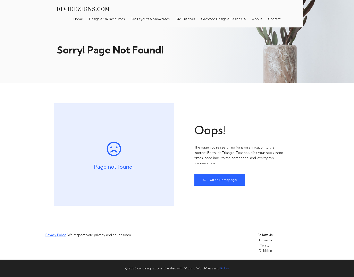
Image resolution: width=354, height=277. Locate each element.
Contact (274, 19)
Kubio (224, 268)
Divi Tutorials (185, 19)
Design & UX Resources (107, 19)
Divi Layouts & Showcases (150, 19)
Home (78, 19)
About (257, 19)
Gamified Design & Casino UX (223, 19)
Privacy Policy (55, 235)
